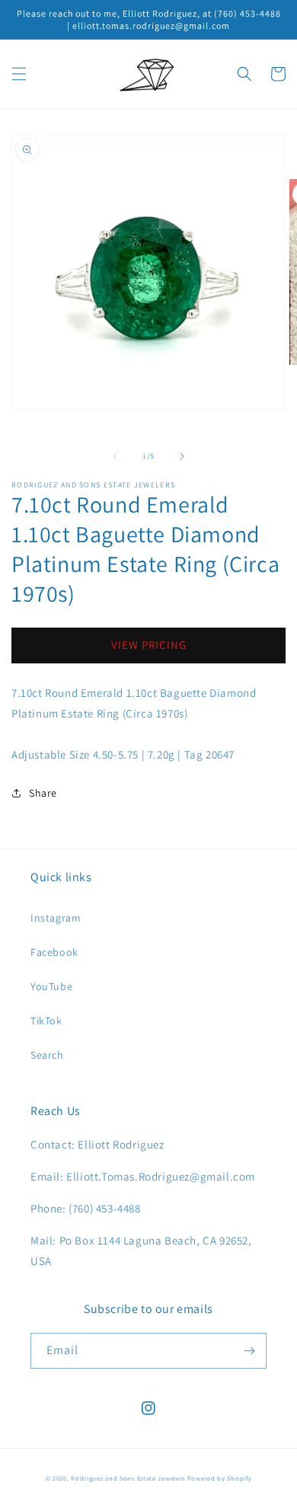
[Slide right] (182, 456)
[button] (19, 74)
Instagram (55, 918)
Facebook (54, 952)
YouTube (51, 986)
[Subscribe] (249, 1351)
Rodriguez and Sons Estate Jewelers (128, 1478)
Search (47, 1055)
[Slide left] (115, 456)
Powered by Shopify (219, 1478)
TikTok (46, 1020)
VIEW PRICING (149, 644)
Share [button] (43, 793)
